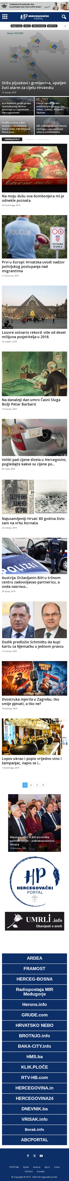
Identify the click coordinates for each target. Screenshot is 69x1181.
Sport (47, 1167)
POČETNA (14, 1167)
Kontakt (41, 1171)
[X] (35, 1156)
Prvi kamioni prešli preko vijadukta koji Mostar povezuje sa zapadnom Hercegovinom (16, 108)
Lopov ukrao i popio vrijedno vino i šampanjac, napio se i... (32, 760)
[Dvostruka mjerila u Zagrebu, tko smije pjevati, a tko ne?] (34, 678)
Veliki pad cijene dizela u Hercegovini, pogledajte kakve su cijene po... (34, 461)
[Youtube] (41, 1156)
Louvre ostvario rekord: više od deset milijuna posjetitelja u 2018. (34, 334)
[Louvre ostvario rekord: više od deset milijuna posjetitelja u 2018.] (34, 307)
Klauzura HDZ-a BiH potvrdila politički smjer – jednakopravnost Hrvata (32, 840)
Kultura (36, 1167)
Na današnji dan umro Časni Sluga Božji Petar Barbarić (31, 402)
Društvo (52, 26)
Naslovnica (30, 139)
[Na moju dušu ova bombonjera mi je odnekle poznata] (34, 168)
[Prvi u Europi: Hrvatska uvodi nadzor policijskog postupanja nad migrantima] (34, 236)
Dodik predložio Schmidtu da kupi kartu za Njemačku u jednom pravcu (33, 644)
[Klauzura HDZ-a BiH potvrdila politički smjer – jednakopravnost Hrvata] (34, 824)
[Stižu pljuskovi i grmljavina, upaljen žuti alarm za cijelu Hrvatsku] (34, 63)
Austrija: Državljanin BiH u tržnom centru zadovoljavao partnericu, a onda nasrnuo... (31, 582)
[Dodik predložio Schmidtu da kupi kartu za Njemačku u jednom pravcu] (34, 619)
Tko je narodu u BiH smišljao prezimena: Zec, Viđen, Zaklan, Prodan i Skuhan (51, 108)
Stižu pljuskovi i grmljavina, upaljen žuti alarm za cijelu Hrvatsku (34, 85)
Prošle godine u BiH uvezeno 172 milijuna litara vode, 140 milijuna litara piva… (16, 127)
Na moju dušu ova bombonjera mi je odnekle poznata (33, 198)
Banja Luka (17, 26)
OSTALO (29, 1171)
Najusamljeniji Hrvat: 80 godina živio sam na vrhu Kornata (33, 520)
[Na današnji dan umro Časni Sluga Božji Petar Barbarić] (34, 373)
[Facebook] (28, 1156)
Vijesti (26, 1167)
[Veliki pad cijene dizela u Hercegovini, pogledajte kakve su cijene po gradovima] (34, 437)
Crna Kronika (39, 26)
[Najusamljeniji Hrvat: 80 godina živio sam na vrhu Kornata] (34, 497)
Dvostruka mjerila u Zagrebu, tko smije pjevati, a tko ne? (30, 701)
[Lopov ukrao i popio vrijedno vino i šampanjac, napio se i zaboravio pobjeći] (34, 736)
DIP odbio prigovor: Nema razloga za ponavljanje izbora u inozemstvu (51, 129)
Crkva (27, 26)
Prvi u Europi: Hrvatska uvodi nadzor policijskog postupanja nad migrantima (33, 266)
